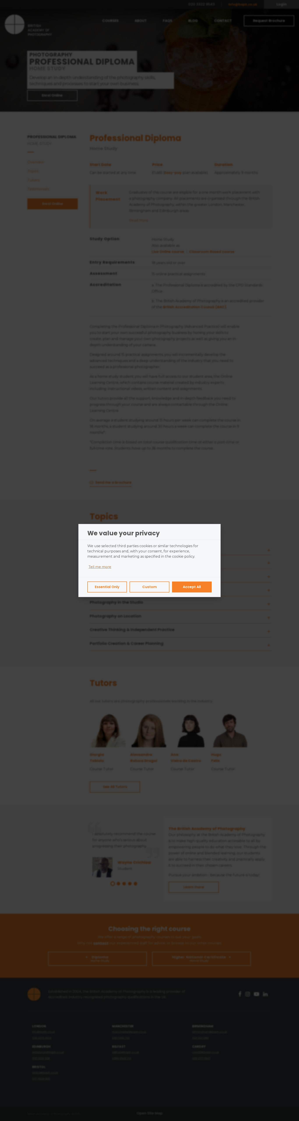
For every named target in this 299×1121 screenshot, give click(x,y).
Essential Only (107, 586)
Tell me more (100, 567)
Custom (149, 586)
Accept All (192, 586)
